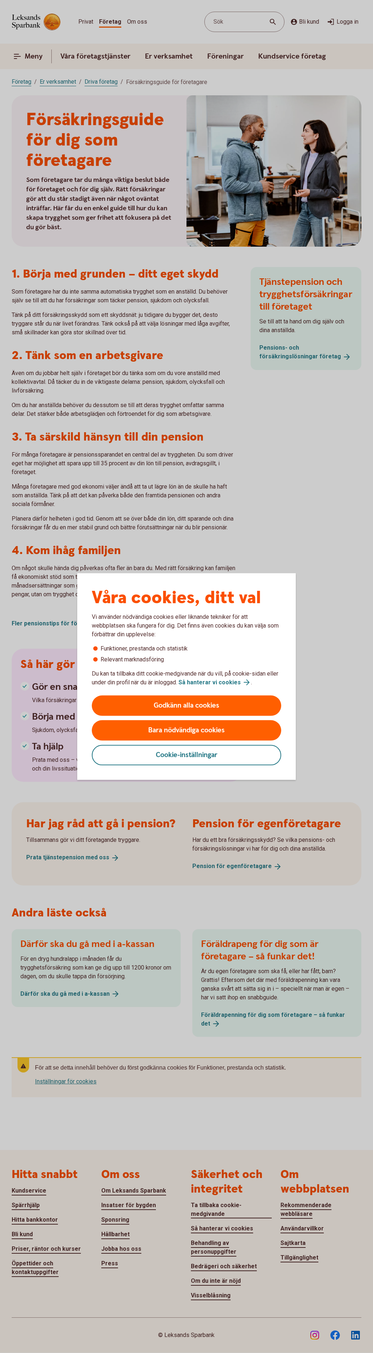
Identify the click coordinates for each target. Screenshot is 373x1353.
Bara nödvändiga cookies (186, 730)
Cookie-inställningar (186, 755)
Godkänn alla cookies (186, 705)
